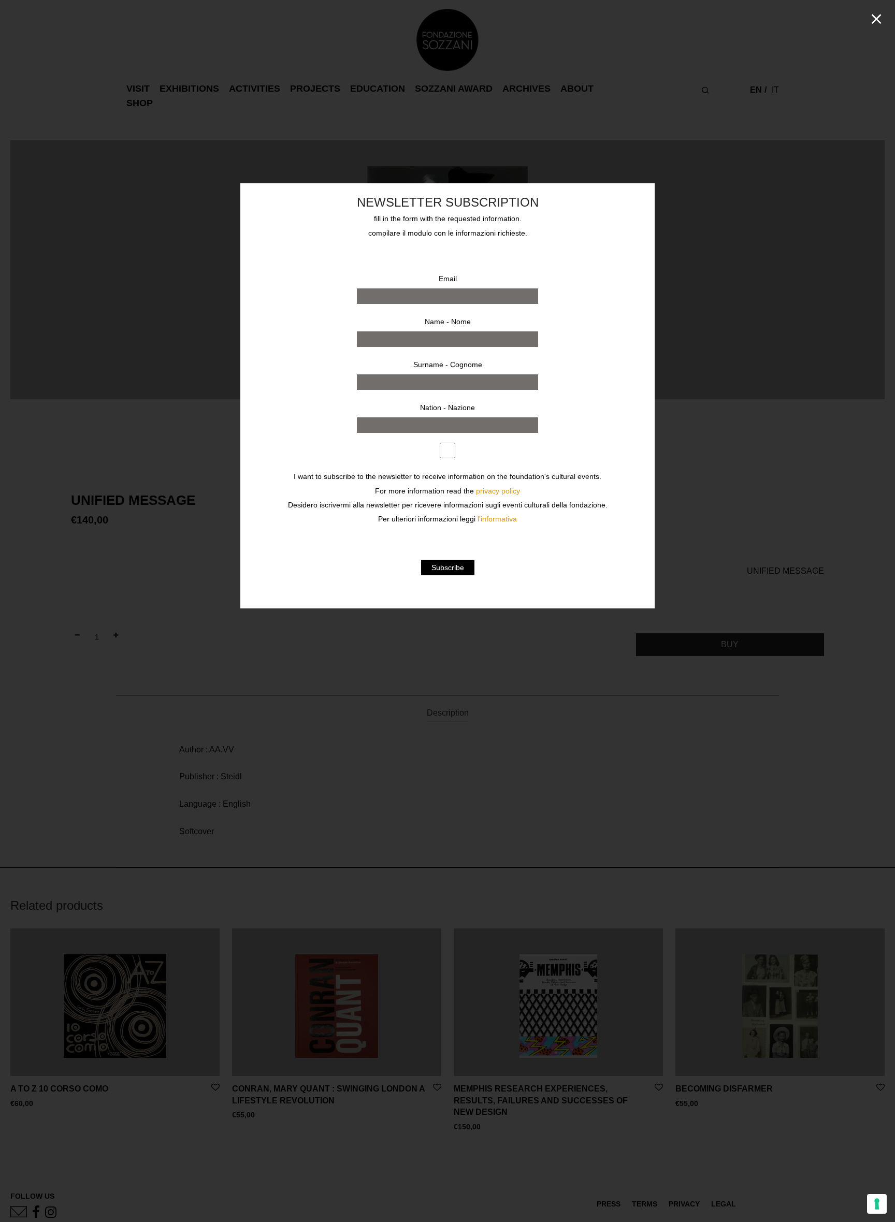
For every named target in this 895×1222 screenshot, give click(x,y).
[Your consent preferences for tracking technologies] (877, 1204)
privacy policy (498, 491)
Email (448, 278)
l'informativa (497, 519)
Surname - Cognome (447, 364)
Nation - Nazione (447, 407)
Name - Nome (448, 321)
